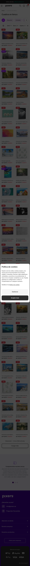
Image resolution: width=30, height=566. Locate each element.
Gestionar (15, 292)
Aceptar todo (15, 298)
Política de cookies (14, 284)
